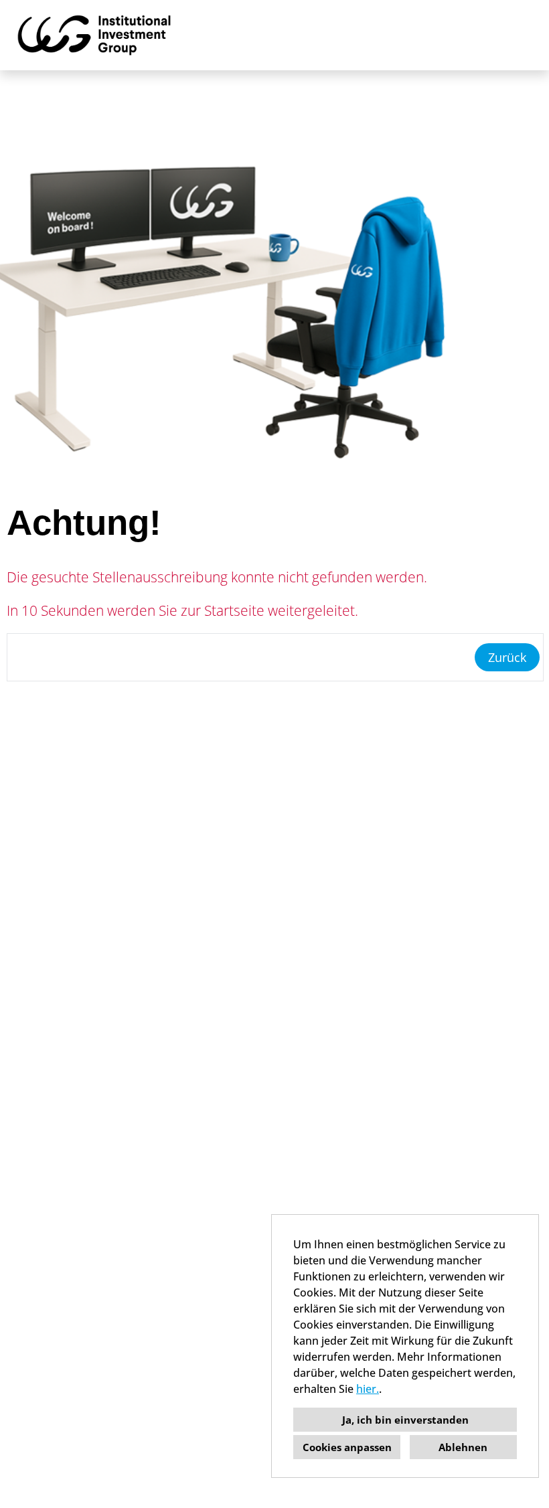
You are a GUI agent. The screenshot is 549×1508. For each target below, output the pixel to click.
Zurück (507, 657)
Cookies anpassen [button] (347, 1447)
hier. (367, 1388)
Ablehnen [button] (463, 1447)
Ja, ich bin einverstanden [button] (405, 1419)
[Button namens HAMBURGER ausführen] (516, 35)
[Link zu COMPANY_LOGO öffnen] (94, 35)
